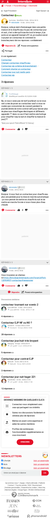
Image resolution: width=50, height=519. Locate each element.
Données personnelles (12, 487)
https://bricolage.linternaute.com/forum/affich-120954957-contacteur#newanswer (23, 279)
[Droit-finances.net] (37, 506)
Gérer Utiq (41, 487)
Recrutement (37, 485)
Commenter (10, 129)
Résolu (19, 16)
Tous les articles (21, 485)
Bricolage (7, 468)
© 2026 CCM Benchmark (37, 490)
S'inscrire (25, 442)
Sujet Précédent (10, 11)
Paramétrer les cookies (29, 487)
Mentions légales (11, 490)
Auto (5, 464)
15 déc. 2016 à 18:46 (27, 23)
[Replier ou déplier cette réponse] (47, 88)
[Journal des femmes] (13, 500)
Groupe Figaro (22, 490)
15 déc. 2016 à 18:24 (16, 190)
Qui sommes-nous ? (12, 483)
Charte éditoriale (31, 483)
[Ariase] (13, 516)
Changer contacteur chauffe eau (15, 63)
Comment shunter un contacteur (16, 69)
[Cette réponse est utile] (18, 129)
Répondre (15, 292)
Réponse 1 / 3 (7, 88)
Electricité (33, 6)
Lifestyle (6, 460)
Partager (9, 51)
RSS (29, 485)
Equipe (22, 483)
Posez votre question (29, 46)
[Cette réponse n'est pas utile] (26, 129)
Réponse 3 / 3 (7, 262)
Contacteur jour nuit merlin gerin (15, 72)
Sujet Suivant (41, 11)
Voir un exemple (41, 460)
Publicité (42, 483)
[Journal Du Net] (13, 506)
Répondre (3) (10, 46)
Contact (11, 485)
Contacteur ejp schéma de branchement (19, 66)
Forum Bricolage (20, 6)
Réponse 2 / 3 (7, 182)
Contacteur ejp (7, 75)
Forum (8, 6)
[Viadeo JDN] (37, 511)
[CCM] (37, 500)
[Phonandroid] (37, 516)
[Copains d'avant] (13, 511)
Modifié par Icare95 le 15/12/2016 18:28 (22, 96)
